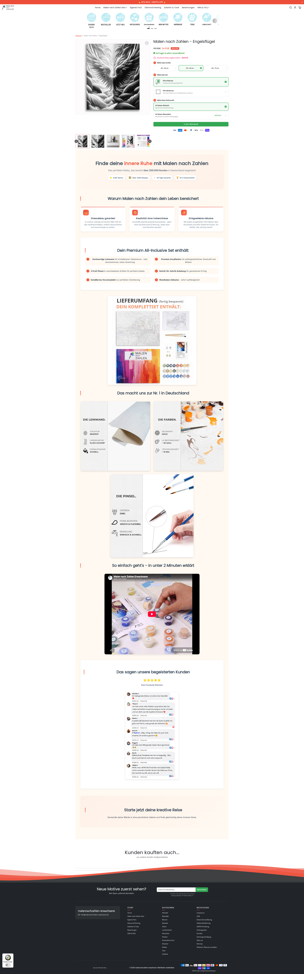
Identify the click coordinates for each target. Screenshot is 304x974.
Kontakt (199, 933)
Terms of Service (176, 895)
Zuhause (78, 36)
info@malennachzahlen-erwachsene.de (95, 915)
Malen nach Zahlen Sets (135, 916)
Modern (165, 937)
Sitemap (200, 944)
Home (97, 7)
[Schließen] (302, 2)
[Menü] (12, 954)
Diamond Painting (153, 7)
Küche (164, 926)
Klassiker (165, 923)
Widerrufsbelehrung (203, 923)
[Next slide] (150, 141)
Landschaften (167, 930)
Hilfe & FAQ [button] (202, 7)
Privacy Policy (188, 895)
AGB (198, 916)
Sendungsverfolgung (204, 937)
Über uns (200, 940)
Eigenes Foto (136, 7)
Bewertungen (188, 7)
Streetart (165, 944)
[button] (290, 7)
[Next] (215, 20)
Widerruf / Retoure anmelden (207, 947)
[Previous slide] (76, 862)
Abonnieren (202, 889)
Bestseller (165, 916)
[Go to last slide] (76, 141)
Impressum (200, 913)
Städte (164, 947)
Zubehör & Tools (171, 7)
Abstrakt (165, 913)
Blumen (164, 920)
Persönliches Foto (168, 940)
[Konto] (295, 7)
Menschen (165, 933)
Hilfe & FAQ (131, 933)
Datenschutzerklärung (204, 920)
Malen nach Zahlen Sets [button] (114, 7)
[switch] (8, 965)
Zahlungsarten (202, 930)
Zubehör (165, 954)
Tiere (163, 951)
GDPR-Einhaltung (203, 926)
